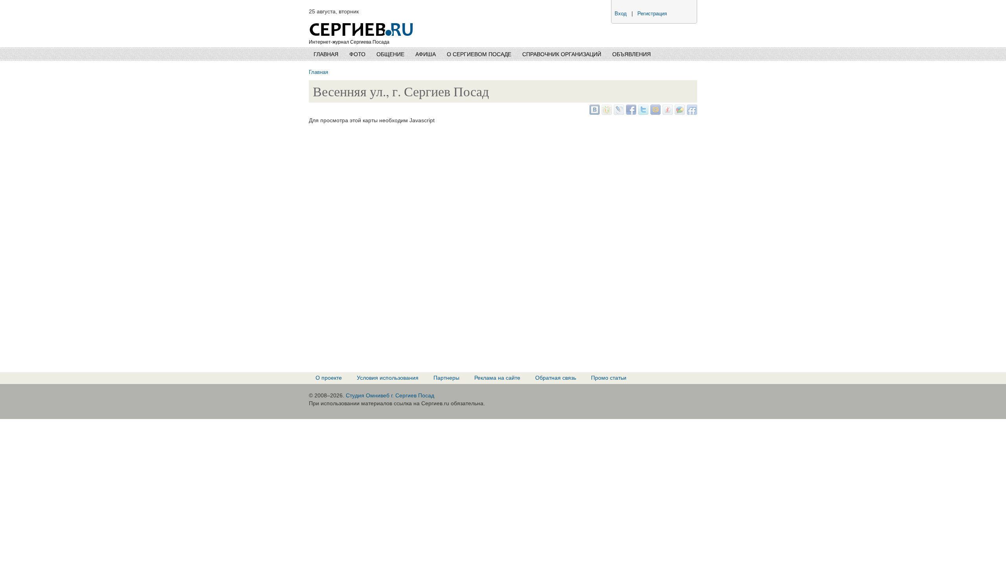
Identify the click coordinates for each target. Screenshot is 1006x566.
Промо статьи (608, 378)
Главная (326, 54)
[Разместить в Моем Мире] (654, 113)
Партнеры (446, 378)
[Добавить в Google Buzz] (679, 113)
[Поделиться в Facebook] (630, 113)
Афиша (425, 54)
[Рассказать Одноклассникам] (606, 113)
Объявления (631, 54)
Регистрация (652, 14)
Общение (390, 54)
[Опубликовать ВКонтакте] (593, 113)
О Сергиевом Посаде (479, 54)
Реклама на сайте (497, 378)
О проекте (329, 378)
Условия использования (388, 378)
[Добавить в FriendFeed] (691, 113)
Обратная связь (555, 378)
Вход (621, 14)
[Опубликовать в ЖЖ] (618, 113)
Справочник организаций (561, 54)
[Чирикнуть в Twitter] (642, 113)
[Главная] (362, 19)
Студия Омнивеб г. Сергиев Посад (390, 395)
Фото (357, 54)
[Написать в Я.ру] (667, 113)
